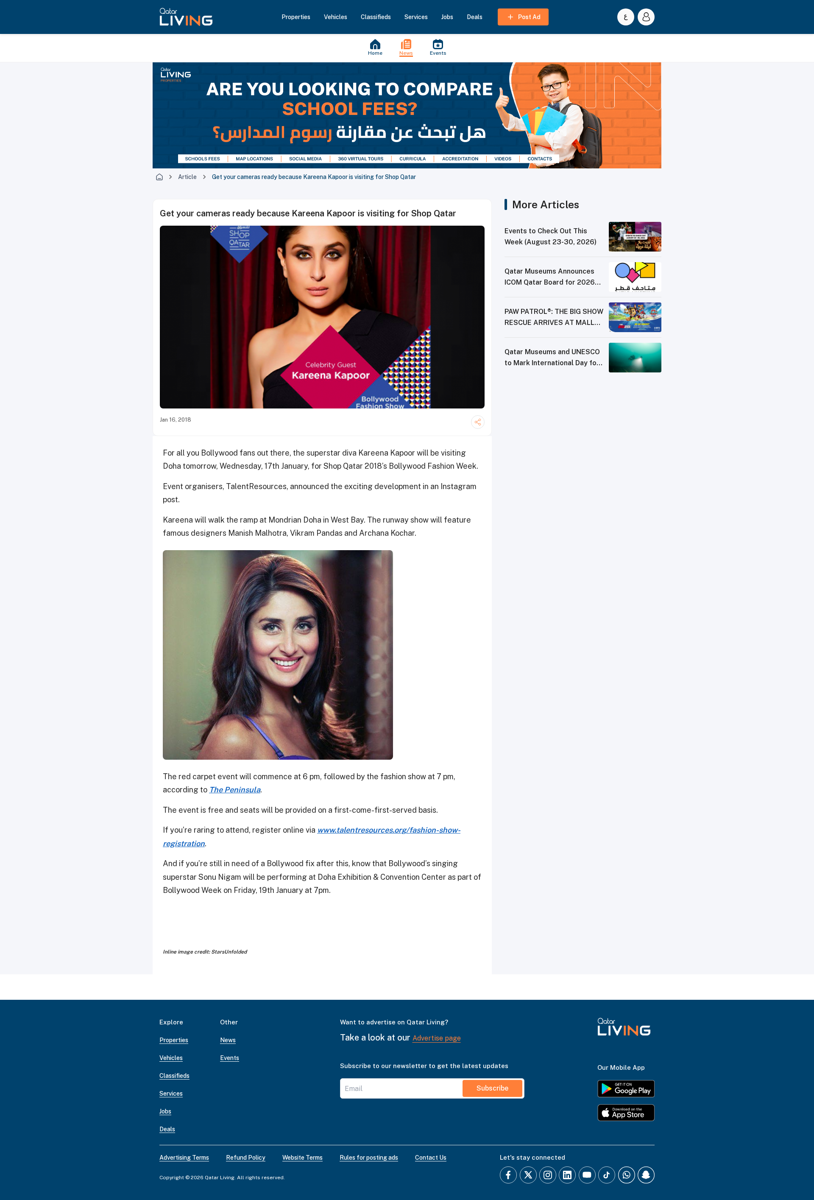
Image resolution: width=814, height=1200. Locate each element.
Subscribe (492, 1088)
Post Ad (529, 17)
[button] (186, 17)
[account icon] (646, 16)
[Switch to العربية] (625, 16)
